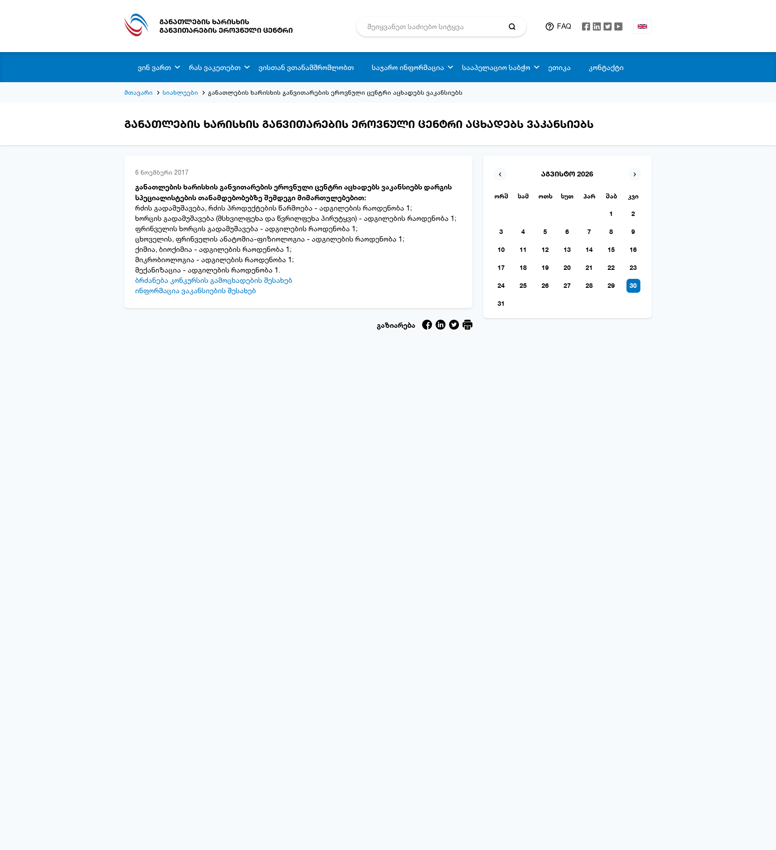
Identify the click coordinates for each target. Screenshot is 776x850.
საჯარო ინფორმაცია (408, 67)
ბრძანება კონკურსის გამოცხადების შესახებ (213, 280)
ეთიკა (559, 67)
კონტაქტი (606, 67)
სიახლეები (180, 92)
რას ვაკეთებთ (215, 67)
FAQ (564, 26)
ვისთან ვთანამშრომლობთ (306, 67)
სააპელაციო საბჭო (496, 67)
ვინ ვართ (154, 67)
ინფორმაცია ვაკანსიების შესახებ (195, 290)
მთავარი (138, 92)
